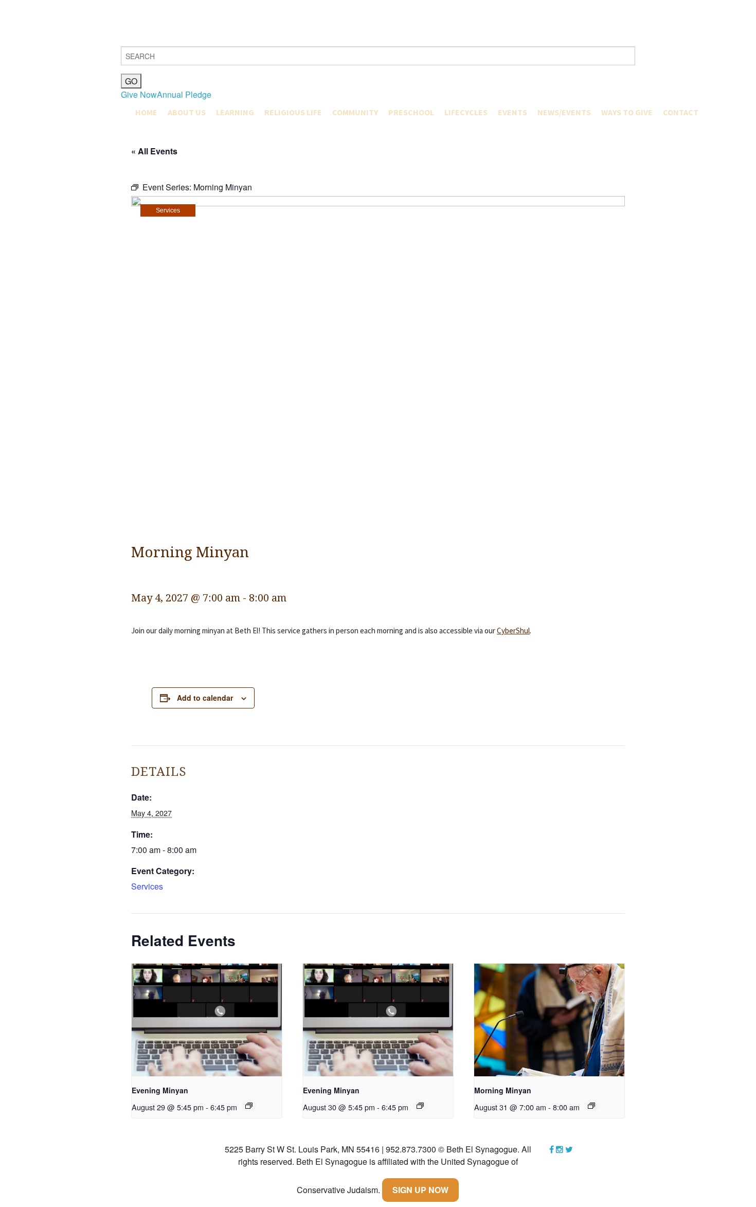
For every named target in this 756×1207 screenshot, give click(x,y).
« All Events (154, 151)
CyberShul (513, 630)
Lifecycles (466, 112)
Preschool (411, 112)
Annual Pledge (184, 94)
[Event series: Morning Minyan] (591, 1106)
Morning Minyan (502, 1090)
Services (168, 210)
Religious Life (293, 112)
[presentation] (207, 1020)
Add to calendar (205, 698)
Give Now (139, 94)
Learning (235, 112)
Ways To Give (627, 112)
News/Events (564, 112)
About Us (187, 112)
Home (146, 112)
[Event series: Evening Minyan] (249, 1106)
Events (512, 112)
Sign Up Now (420, 1190)
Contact (680, 112)
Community (355, 112)
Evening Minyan (160, 1090)
